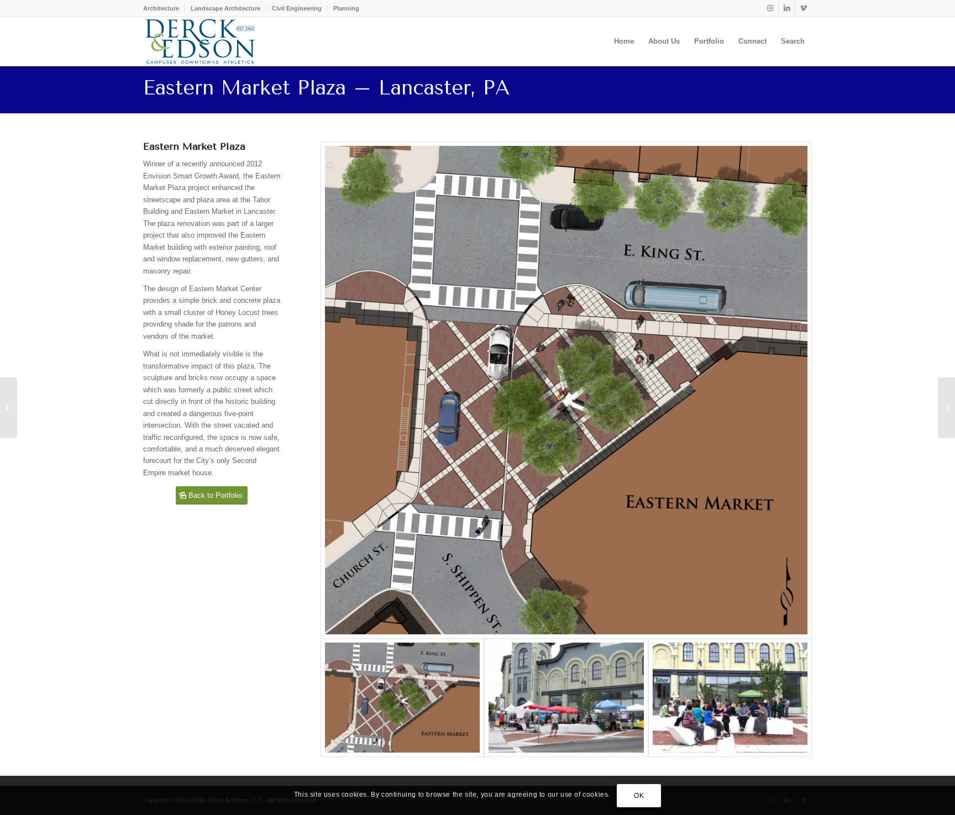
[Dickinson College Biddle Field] (8, 407)
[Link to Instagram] (770, 8)
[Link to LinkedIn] (787, 8)
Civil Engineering (297, 8)
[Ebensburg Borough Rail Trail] (946, 407)
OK (639, 796)
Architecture (161, 8)
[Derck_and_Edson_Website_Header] (200, 41)
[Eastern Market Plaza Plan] (566, 390)
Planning (346, 8)
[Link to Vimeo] (803, 8)
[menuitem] (164, 8)
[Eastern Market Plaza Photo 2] (730, 698)
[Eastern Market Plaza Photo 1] (566, 698)
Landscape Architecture (225, 8)
